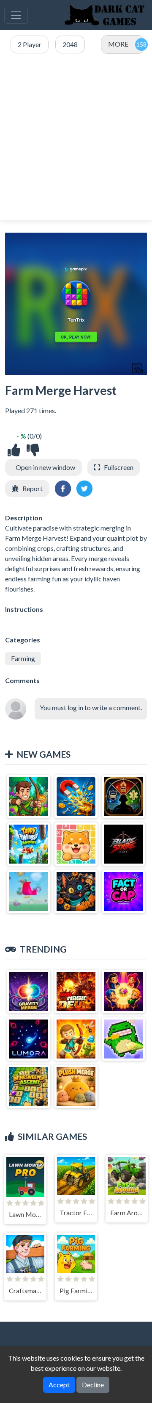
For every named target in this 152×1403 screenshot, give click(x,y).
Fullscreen (118, 467)
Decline (93, 1385)
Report (32, 488)
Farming (23, 658)
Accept (59, 1385)
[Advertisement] (76, 137)
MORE (118, 44)
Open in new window (45, 467)
